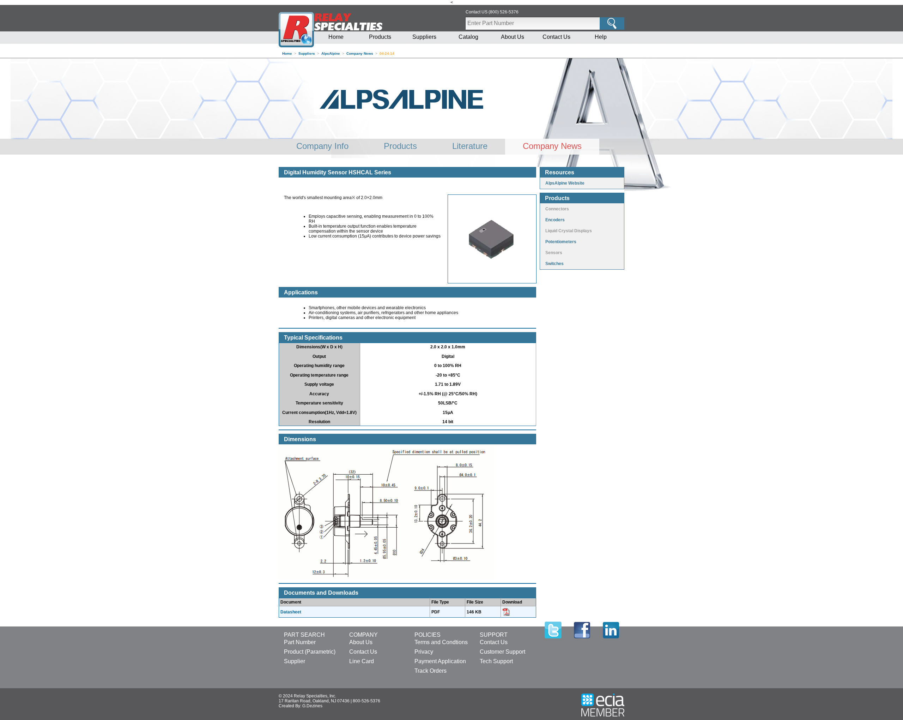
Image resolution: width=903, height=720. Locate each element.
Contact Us (556, 37)
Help (601, 37)
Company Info (322, 146)
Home (336, 37)
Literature (469, 146)
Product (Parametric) (309, 652)
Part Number (300, 642)
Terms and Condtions (441, 642)
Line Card (361, 661)
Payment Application (440, 661)
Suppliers (424, 37)
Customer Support (502, 652)
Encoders (555, 219)
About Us (512, 37)
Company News (359, 53)
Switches (554, 263)
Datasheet (290, 612)
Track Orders (430, 671)
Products (380, 37)
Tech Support (496, 661)
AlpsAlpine (330, 53)
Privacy (423, 652)
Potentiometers (560, 241)
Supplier (294, 661)
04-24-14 (387, 53)
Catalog (468, 37)
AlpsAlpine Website (564, 183)
